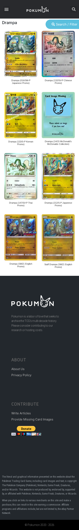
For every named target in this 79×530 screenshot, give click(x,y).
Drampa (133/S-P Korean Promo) (20, 142)
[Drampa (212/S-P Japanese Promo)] (58, 176)
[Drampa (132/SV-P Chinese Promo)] (58, 54)
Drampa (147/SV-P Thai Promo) (20, 204)
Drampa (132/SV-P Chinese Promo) (58, 81)
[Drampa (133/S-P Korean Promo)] (20, 115)
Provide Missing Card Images (32, 419)
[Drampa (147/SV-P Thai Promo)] (20, 176)
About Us (18, 369)
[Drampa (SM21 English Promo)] (20, 237)
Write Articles (21, 413)
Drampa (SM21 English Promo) (21, 265)
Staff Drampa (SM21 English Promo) (58, 265)
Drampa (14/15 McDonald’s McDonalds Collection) (58, 142)
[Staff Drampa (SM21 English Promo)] (58, 237)
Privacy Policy (21, 375)
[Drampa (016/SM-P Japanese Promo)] (20, 54)
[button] (6, 9)
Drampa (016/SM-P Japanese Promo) (20, 81)
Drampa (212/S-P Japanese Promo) (58, 204)
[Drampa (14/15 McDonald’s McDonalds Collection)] (58, 115)
